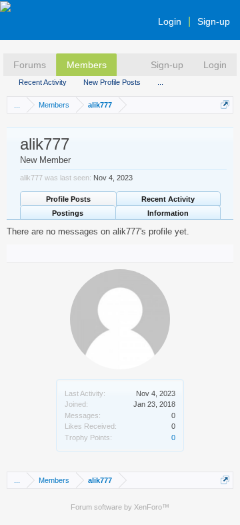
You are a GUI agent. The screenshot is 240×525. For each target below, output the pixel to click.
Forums (29, 64)
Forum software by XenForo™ (120, 507)
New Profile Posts (112, 82)
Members (87, 64)
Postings (67, 213)
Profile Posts (68, 199)
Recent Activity (43, 82)
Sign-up (213, 21)
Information (168, 213)
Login (169, 21)
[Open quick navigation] (225, 104)
